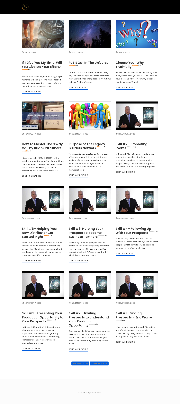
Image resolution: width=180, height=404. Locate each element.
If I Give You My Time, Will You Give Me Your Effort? (42, 65)
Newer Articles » (99, 363)
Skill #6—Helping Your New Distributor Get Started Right (40, 233)
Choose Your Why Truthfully (130, 65)
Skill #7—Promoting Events (132, 146)
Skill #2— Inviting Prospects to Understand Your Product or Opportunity (89, 319)
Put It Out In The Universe (89, 63)
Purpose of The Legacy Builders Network (87, 146)
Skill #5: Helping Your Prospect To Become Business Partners (88, 233)
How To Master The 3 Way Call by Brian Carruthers (42, 147)
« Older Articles (80, 363)
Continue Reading (31, 91)
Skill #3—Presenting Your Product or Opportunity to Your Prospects (42, 317)
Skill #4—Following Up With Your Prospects (137, 231)
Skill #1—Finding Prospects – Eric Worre (134, 316)
